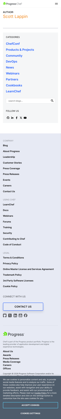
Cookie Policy (10, 286)
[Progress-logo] (13, 335)
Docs (5, 210)
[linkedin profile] (12, 117)
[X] (10, 316)
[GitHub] (5, 316)
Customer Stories (12, 162)
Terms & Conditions (13, 257)
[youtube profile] (25, 117)
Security (7, 233)
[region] (30, 397)
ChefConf (13, 44)
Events (6, 180)
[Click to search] (52, 100)
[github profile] (8, 117)
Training (7, 227)
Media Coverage (11, 362)
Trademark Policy (12, 275)
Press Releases (11, 174)
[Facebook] (25, 316)
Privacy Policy (10, 263)
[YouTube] (21, 316)
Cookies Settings (30, 413)
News (10, 67)
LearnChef (13, 91)
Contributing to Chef (14, 239)
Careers (7, 185)
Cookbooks (14, 85)
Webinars (12, 73)
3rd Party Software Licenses (18, 280)
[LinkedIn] (15, 316)
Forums (7, 221)
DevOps (11, 61)
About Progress (11, 151)
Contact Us (9, 191)
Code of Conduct (12, 244)
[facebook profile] (16, 117)
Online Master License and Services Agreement (28, 269)
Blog (5, 145)
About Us (8, 351)
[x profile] (21, 117)
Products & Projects (20, 49)
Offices (7, 368)
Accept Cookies (30, 405)
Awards (7, 355)
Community (14, 55)
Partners (12, 79)
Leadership (9, 157)
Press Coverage (11, 168)
